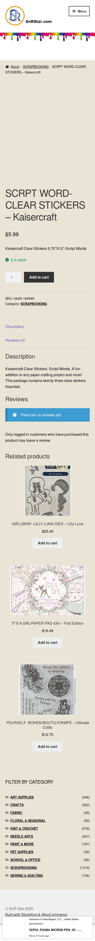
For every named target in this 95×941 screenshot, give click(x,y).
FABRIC (16, 812)
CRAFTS (17, 804)
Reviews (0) (15, 340)
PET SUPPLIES (21, 851)
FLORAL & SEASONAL (28, 820)
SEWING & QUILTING (26, 875)
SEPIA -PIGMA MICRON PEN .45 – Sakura (55, 930)
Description (14, 326)
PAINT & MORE (22, 844)
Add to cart (39, 277)
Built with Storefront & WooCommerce (36, 914)
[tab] (47, 327)
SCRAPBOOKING (36, 66)
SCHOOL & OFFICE (25, 859)
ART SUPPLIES (22, 797)
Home (15, 66)
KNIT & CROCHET (24, 828)
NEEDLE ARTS (21, 836)
